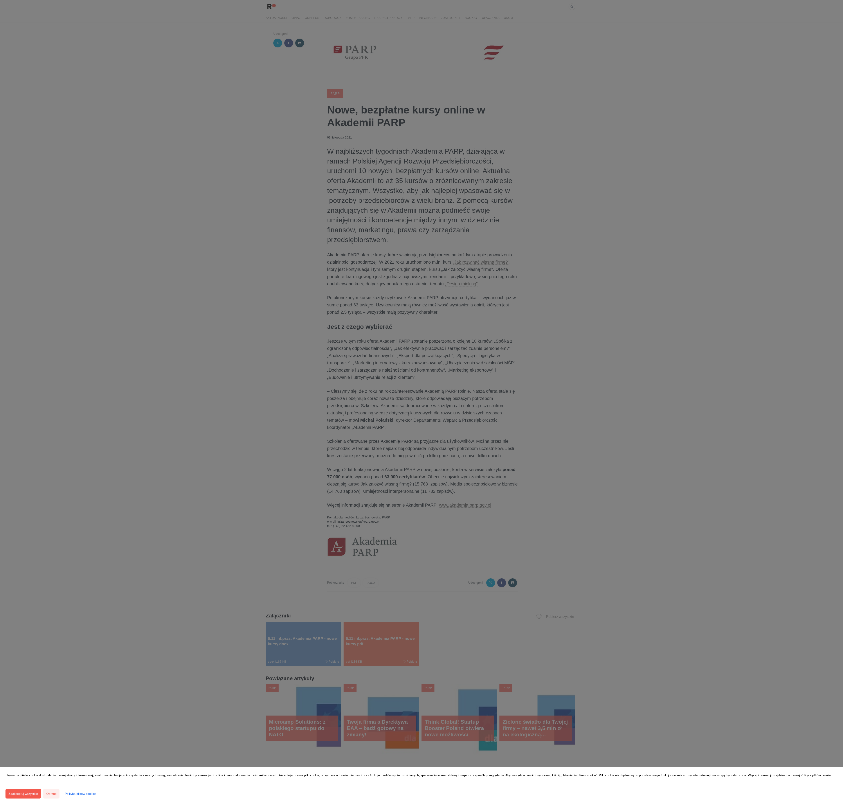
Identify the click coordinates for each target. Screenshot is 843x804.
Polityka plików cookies (80, 793)
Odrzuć (51, 793)
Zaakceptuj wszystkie (23, 793)
